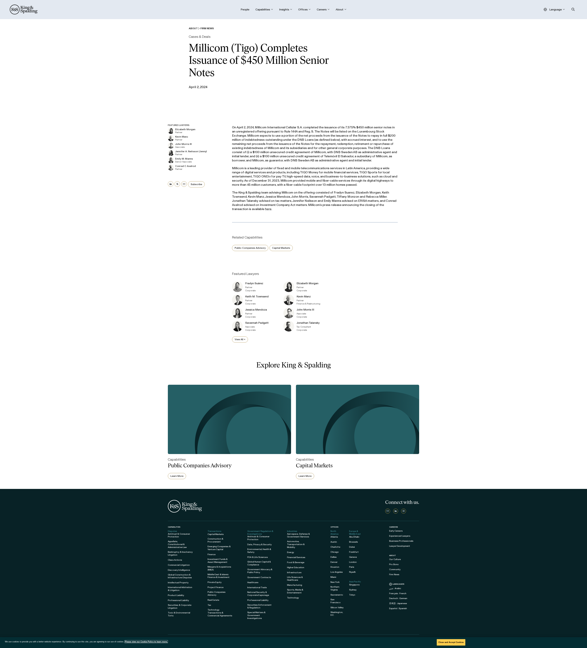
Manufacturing (294, 585)
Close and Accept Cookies (451, 642)
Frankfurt (354, 552)
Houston (334, 567)
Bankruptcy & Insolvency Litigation (180, 553)
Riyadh (352, 572)
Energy (290, 552)
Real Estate (213, 600)
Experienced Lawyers (399, 536)
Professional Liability (178, 600)
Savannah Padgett (257, 322)
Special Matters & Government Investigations (256, 615)
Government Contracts (259, 577)
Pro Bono (394, 564)
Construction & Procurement (215, 540)
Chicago (334, 552)
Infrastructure (294, 572)
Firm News (394, 574)
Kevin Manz (181, 136)
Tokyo (352, 595)
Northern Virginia (335, 588)
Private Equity (215, 582)
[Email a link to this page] (184, 184)
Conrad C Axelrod (185, 166)
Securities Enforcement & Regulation (259, 606)
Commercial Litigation (179, 565)
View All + (240, 339)
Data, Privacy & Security (259, 544)
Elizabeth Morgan (185, 129)
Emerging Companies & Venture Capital (219, 548)
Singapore (354, 584)
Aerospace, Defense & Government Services (298, 535)
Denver (334, 562)
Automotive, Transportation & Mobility (296, 544)
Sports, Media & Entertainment (295, 591)
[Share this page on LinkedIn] (170, 184)
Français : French (397, 593)
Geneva (353, 557)
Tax (209, 605)
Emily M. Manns (184, 158)
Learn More (176, 476)
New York (335, 582)
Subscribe (196, 184)
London (353, 562)
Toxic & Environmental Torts (179, 614)
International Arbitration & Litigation (180, 589)
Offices (334, 527)
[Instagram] (403, 511)
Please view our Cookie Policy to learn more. (146, 642)
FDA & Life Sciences (257, 557)
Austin (333, 542)
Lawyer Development (399, 546)
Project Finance (215, 587)
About (392, 555)
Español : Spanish (398, 608)
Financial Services (296, 557)
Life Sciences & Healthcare (295, 578)
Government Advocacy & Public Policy (259, 571)
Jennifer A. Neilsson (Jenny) (191, 151)
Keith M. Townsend (257, 296)
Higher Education (295, 567)
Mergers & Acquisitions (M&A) (219, 568)
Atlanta (334, 537)
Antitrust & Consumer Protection (179, 535)
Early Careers (396, 531)
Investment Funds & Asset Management (218, 560)
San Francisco (335, 601)
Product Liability (176, 595)
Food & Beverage (295, 562)
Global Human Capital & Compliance (259, 563)
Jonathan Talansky (308, 322)
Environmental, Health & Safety (259, 550)
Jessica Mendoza (256, 309)
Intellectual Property (178, 582)
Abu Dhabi (354, 537)
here (268, 209)
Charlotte (335, 547)
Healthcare (252, 582)
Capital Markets (281, 247)
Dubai (352, 547)
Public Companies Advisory (250, 247)
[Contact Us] (387, 511)
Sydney (353, 589)
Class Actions (175, 560)
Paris (351, 567)
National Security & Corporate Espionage (258, 593)
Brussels (353, 542)
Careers (393, 527)
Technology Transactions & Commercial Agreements (220, 613)
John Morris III (183, 144)
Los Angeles (336, 572)
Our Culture (395, 559)
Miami (333, 577)
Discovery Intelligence (179, 570)
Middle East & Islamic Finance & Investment (218, 576)
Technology (293, 597)
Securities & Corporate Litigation (179, 606)
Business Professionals (401, 541)
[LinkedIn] (395, 511)
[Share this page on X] (177, 184)
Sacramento (336, 595)
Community (395, 569)
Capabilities (174, 527)
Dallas (333, 557)
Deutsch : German (398, 598)
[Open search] (573, 9)
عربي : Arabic (395, 588)
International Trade (257, 587)
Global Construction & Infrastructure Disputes (180, 576)
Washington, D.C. (336, 613)
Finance (212, 554)
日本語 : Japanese (398, 603)
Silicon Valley (337, 607)
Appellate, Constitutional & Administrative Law (177, 544)
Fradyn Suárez (254, 283)
